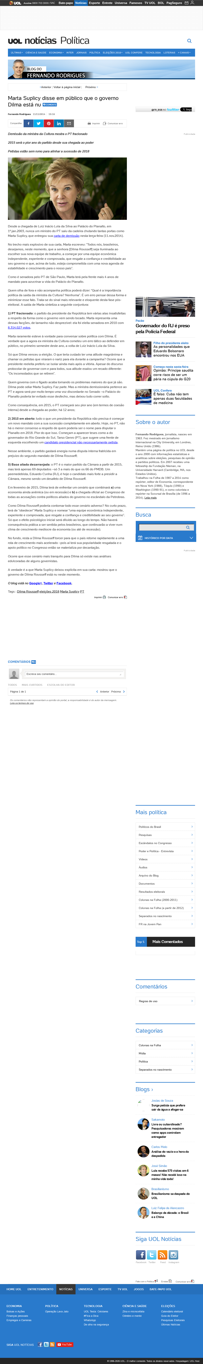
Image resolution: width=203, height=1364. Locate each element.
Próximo (91, 87)
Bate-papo (66, 3)
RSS (53, 1344)
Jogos (139, 1289)
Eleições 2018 (112, 52)
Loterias (169, 52)
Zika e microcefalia (133, 1311)
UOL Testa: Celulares (96, 1311)
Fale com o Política (145, 1281)
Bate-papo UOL (161, 1289)
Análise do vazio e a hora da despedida (170, 1154)
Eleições (168, 1306)
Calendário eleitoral (172, 1311)
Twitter (152, 1262)
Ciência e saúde (135, 1306)
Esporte (94, 3)
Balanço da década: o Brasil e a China (170, 1215)
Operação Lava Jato (56, 1311)
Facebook (141, 1262)
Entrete (107, 3)
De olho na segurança (96, 1324)
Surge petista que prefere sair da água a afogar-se (168, 1107)
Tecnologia (153, 52)
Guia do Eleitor (169, 1316)
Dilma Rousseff (28, 591)
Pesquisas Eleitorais (173, 1320)
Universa (121, 3)
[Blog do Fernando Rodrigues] (101, 69)
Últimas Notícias (170, 1324)
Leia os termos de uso (22, 703)
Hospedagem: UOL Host (187, 1361)
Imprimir (98, 597)
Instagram (174, 1262)
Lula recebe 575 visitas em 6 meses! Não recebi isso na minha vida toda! (170, 1175)
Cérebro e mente (132, 1316)
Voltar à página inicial (67, 87)
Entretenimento (40, 1289)
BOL (161, 3)
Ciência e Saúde (36, 52)
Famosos (135, 3)
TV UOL (150, 3)
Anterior (45, 87)
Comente (51, 104)
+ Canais (183, 52)
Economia (55, 52)
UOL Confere (134, 52)
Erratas (164, 1281)
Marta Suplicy (69, 591)
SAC (52, 3)
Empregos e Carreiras (19, 1320)
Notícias (81, 3)
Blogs (143, 1089)
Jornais (81, 52)
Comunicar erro (115, 597)
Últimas (16, 52)
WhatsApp (90, 1320)
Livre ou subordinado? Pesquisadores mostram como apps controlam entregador (167, 1130)
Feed (163, 1262)
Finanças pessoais (17, 1316)
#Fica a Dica (91, 1316)
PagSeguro (174, 3)
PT (82, 591)
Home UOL (14, 1289)
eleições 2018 (49, 591)
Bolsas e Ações (16, 1311)
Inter (70, 52)
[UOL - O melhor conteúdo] (14, 4)
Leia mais (151, 497)
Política (74, 40)
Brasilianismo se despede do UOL (170, 1196)
